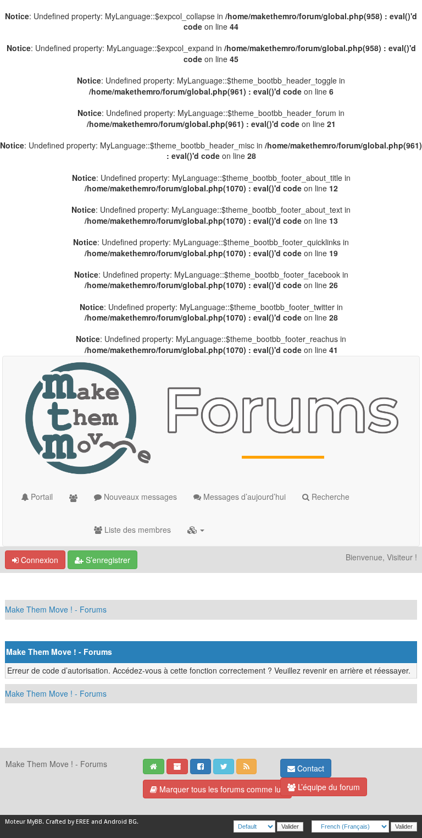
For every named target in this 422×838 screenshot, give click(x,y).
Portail (41, 496)
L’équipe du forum (328, 786)
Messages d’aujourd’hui (243, 496)
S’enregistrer (107, 559)
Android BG (120, 821)
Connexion (38, 559)
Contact (309, 768)
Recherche (329, 496)
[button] (196, 529)
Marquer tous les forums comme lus (221, 789)
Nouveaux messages (139, 496)
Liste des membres (136, 529)
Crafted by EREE (68, 821)
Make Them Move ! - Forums (56, 609)
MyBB (34, 821)
